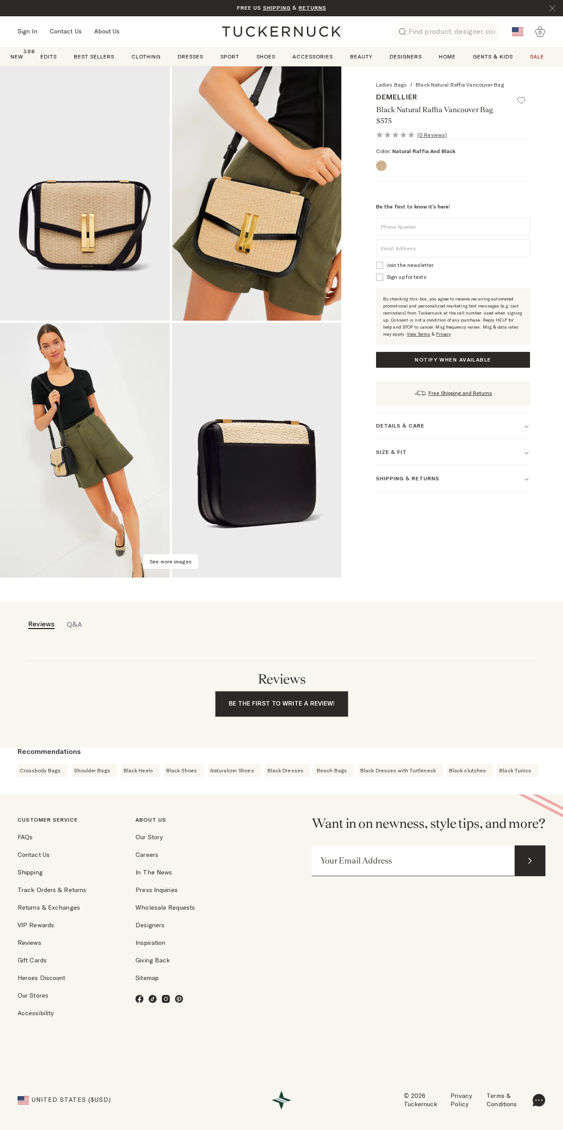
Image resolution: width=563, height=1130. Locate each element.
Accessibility (36, 1013)
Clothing (146, 56)
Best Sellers (94, 56)
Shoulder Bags (92, 770)
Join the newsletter (410, 265)
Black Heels (138, 770)
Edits (48, 56)
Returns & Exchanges (49, 907)
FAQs (25, 837)
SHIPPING (277, 7)
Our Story (149, 837)
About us (150, 819)
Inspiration (150, 943)
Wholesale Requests (165, 907)
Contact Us (66, 31)
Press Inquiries (156, 890)
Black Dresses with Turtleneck (398, 770)
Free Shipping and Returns (460, 393)
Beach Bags (332, 770)
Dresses (190, 56)
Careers (146, 855)
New (17, 56)
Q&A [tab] (74, 624)
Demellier (396, 96)
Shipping (30, 872)
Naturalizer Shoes (232, 770)
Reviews (29, 943)
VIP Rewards (36, 925)
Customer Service (48, 819)
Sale (537, 56)
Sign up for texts (407, 277)
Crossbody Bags (40, 770)
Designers (406, 56)
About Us (107, 31)
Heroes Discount (42, 978)
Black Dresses (285, 770)
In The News (153, 872)
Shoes (265, 56)
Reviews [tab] (41, 623)
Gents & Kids (493, 56)
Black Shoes (181, 770)
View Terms (418, 334)
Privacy (443, 334)
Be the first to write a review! (282, 703)
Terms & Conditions (501, 1100)
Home (447, 56)
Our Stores (33, 995)
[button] (525, 96)
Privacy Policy (461, 1100)
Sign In (27, 31)
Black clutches (467, 770)
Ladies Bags (391, 84)
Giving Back (152, 960)
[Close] (552, 8)
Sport (229, 56)
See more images (171, 561)
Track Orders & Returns (52, 890)
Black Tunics (515, 770)
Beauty (361, 56)
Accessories (312, 56)
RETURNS (312, 7)
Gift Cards (32, 960)
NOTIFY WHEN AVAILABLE (453, 359)
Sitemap (147, 978)
